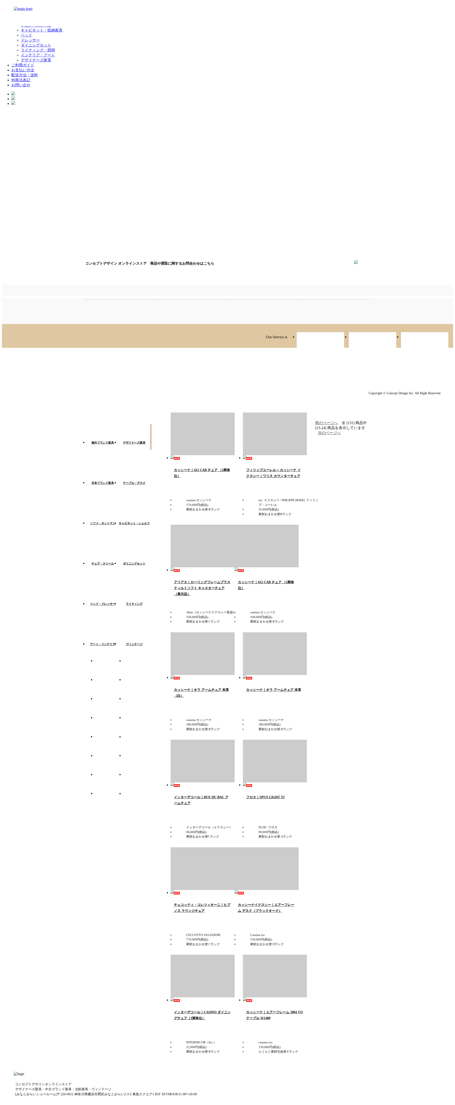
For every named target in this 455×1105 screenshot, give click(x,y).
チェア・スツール (102, 563)
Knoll (137, 762)
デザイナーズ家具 (134, 442)
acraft (424, 340)
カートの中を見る (151, 443)
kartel (137, 668)
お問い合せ (20, 85)
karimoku (137, 724)
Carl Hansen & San (109, 781)
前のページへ (326, 423)
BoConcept (109, 800)
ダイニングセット (36, 45)
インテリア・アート (38, 55)
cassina (109, 743)
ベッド (26, 35)
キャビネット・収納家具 (42, 30)
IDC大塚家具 (137, 743)
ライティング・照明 (38, 50)
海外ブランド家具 (102, 442)
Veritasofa (320, 340)
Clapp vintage (372, 340)
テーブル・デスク (134, 483)
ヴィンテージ (134, 644)
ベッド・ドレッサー (102, 603)
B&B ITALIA (109, 762)
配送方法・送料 (24, 75)
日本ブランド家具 (102, 483)
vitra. (109, 668)
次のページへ (329, 433)
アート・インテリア (102, 644)
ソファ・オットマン (102, 523)
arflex (109, 706)
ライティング (134, 603)
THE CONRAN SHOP (137, 800)
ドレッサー (30, 40)
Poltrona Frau (137, 781)
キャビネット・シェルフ (134, 523)
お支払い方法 (22, 70)
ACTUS (137, 687)
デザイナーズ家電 (36, 60)
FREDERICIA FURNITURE (137, 706)
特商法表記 (20, 80)
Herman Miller (109, 724)
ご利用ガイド (22, 65)
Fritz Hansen (109, 687)
